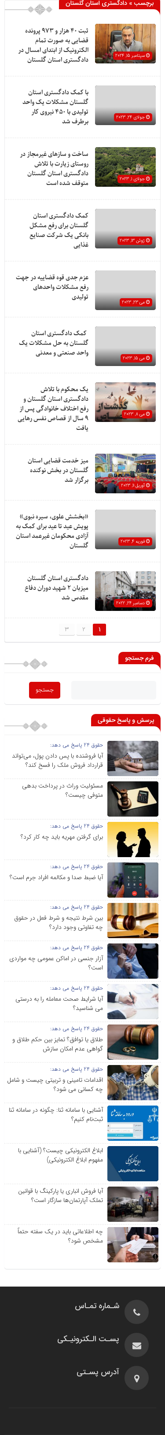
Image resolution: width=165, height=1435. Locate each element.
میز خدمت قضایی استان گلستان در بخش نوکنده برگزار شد (58, 470)
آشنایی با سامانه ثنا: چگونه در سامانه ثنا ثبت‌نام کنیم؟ (56, 1114)
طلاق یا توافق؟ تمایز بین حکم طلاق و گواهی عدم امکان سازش (57, 1044)
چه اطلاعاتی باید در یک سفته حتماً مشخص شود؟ (60, 1236)
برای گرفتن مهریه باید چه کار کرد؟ (62, 837)
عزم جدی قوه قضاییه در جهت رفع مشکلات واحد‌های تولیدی (52, 287)
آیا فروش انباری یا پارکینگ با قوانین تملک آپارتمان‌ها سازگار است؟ (60, 1195)
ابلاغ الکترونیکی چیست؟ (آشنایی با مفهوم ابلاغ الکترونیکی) (60, 1155)
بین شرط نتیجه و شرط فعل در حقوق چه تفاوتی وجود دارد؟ (58, 922)
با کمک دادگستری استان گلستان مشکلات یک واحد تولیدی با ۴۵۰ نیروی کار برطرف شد (55, 107)
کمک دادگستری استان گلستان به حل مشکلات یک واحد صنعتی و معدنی (53, 343)
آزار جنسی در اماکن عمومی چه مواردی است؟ (56, 963)
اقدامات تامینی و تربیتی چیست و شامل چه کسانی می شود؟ (55, 1084)
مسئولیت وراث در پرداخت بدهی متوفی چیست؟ (62, 790)
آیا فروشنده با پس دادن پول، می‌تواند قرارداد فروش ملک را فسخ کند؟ (57, 760)
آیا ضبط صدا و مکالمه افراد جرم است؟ (56, 877)
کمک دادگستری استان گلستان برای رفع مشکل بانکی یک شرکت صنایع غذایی (58, 230)
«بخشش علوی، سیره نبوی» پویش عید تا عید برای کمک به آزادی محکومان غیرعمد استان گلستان (52, 531)
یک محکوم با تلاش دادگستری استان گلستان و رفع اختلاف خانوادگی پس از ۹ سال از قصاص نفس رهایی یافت (53, 409)
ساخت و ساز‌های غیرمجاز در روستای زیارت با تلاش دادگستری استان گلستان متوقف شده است (54, 169)
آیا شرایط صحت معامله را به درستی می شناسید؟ (59, 1003)
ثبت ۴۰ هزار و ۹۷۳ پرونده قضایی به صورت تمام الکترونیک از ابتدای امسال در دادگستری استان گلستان (53, 45)
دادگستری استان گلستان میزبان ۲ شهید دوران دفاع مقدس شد (56, 588)
